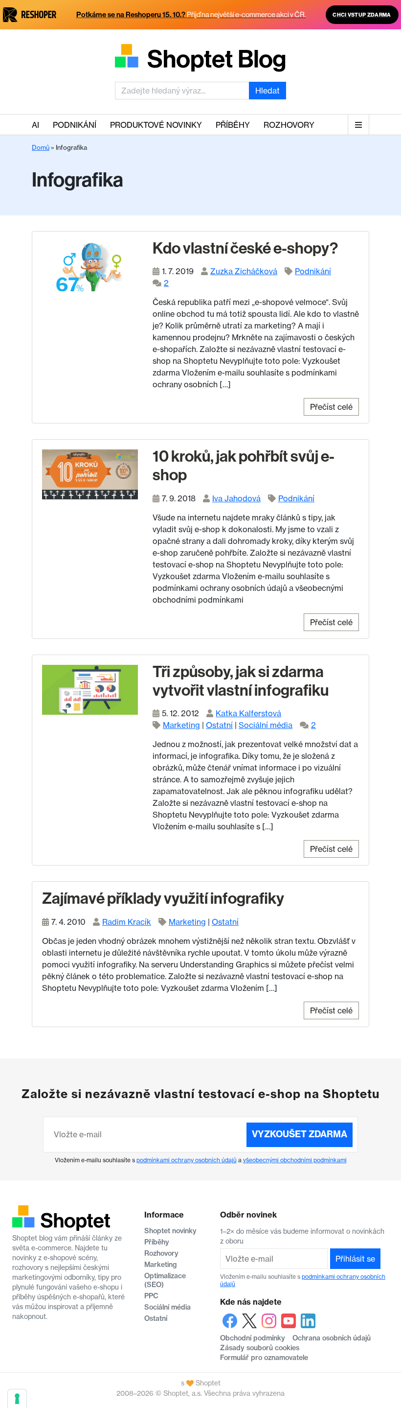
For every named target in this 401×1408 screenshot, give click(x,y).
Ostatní (219, 725)
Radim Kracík (126, 922)
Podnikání (74, 125)
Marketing (181, 725)
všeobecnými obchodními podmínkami (295, 1160)
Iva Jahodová (236, 498)
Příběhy (233, 125)
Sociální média (265, 725)
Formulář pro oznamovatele (264, 1357)
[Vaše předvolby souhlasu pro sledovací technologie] (17, 1398)
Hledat (267, 90)
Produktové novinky (156, 125)
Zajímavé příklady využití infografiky (163, 898)
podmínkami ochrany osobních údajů (186, 1160)
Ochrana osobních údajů (331, 1338)
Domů (40, 147)
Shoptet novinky (170, 1230)
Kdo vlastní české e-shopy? (245, 248)
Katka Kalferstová (248, 713)
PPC (151, 1295)
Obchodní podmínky (252, 1338)
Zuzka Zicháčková (243, 271)
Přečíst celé (331, 407)
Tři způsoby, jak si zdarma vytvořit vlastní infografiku (241, 681)
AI (35, 125)
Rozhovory (289, 125)
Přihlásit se (355, 1259)
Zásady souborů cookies (259, 1347)
